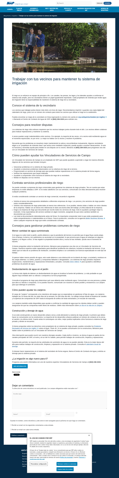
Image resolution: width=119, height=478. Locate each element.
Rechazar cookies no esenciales (67, 464)
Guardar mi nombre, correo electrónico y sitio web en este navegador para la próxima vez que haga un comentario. (48, 421)
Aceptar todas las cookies (65, 469)
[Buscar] (58, 3)
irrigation (14, 16)
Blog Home (7, 16)
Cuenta (10, 9)
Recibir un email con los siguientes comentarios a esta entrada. (32, 425)
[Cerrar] (89, 435)
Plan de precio (19, 9)
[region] (59, 453)
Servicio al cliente (68, 9)
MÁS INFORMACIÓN (20, 366)
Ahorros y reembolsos (34, 9)
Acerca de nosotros (104, 9)
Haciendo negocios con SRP (86, 9)
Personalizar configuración (39, 464)
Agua (14, 89)
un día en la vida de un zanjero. (91, 305)
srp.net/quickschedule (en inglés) (91, 117)
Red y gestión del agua (51, 9)
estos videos (74, 262)
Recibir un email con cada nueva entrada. (25, 429)
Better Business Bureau (94, 218)
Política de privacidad (66, 457)
